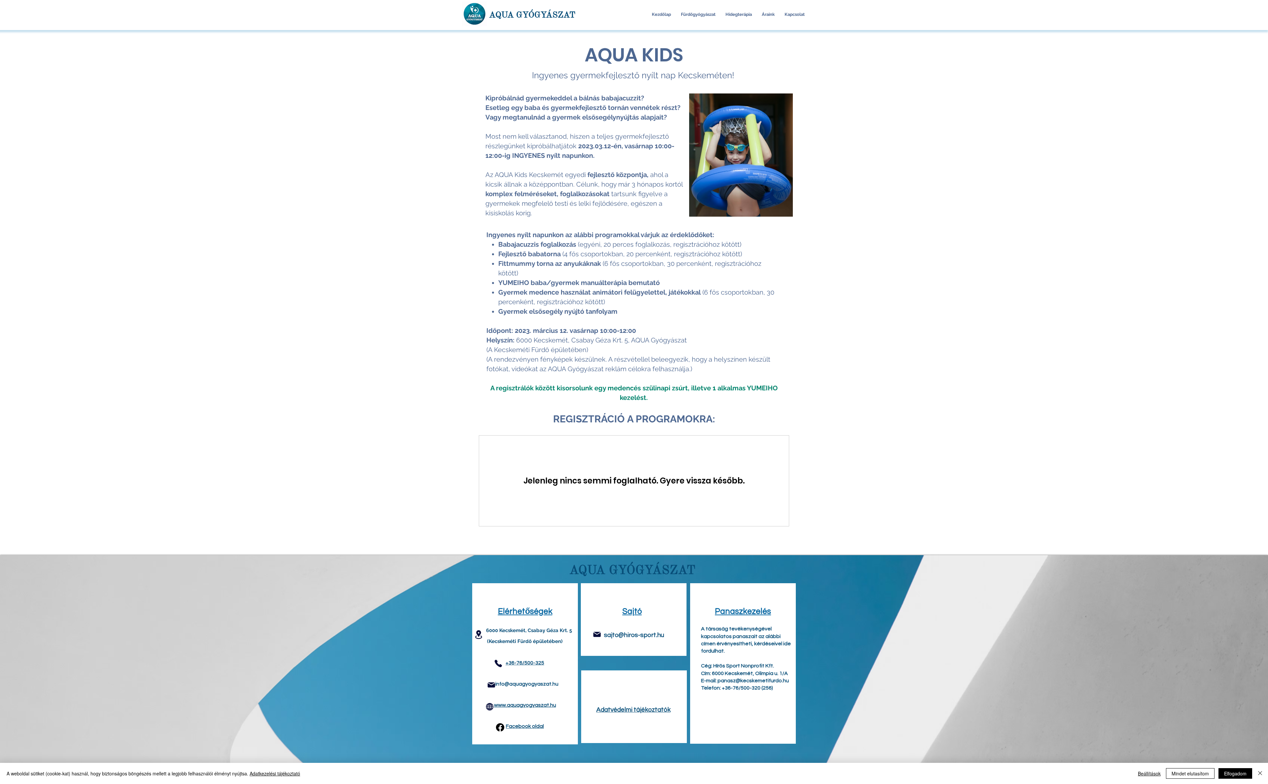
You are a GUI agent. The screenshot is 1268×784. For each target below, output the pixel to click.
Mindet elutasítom (1190, 773)
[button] (698, 14)
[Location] (478, 634)
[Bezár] (1260, 773)
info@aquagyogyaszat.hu (526, 684)
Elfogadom (1235, 773)
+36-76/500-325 (525, 662)
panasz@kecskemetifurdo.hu (753, 680)
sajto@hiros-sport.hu (634, 635)
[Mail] (491, 685)
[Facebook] (500, 727)
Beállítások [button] (1149, 773)
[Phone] (498, 663)
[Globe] (489, 706)
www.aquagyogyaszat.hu (525, 705)
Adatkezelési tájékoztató (275, 773)
